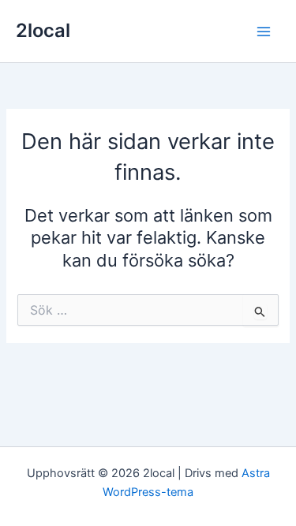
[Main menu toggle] (263, 31)
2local (43, 30)
